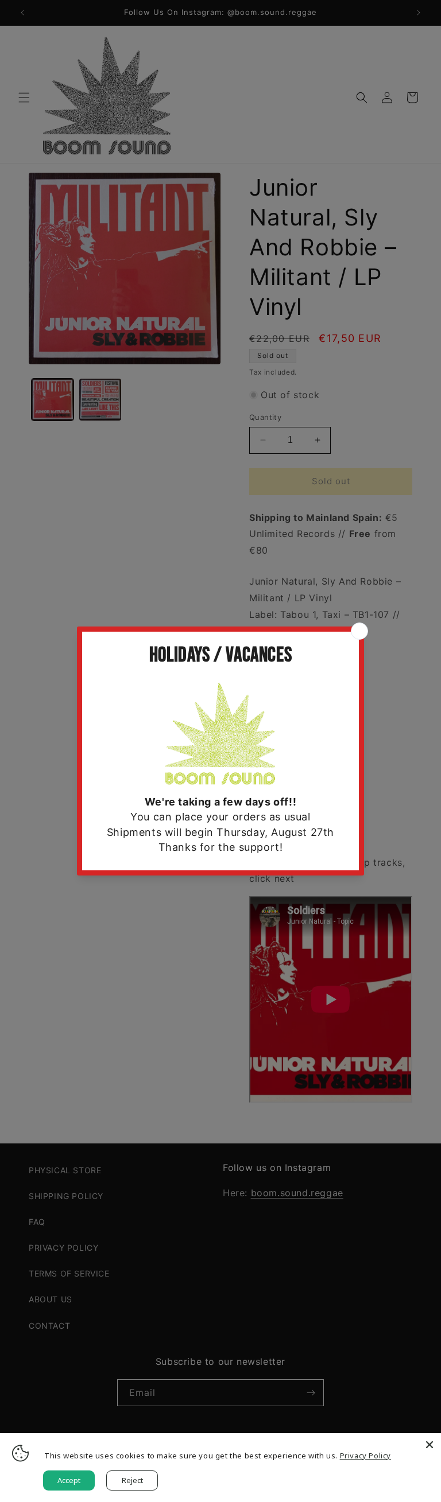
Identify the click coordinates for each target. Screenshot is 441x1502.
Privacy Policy (365, 1455)
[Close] (429, 1444)
